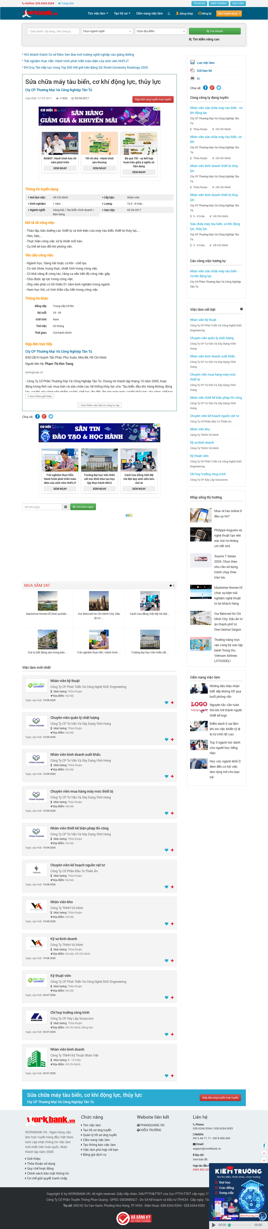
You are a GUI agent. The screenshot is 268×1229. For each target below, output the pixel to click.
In (198, 78)
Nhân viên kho (61, 901)
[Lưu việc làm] (167, 703)
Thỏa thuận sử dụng (40, 1163)
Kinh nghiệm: (37, 203)
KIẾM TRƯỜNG (219, 3)
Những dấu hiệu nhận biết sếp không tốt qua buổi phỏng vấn (225, 691)
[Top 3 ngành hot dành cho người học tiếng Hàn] (199, 744)
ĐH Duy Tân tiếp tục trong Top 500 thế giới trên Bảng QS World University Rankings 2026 (86, 67)
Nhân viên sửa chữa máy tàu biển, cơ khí (216, 139)
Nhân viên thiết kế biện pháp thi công (79, 828)
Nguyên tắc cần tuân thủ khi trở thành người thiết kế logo (226, 710)
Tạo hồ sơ (121, 13)
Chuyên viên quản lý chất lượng (74, 717)
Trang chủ (67, 3)
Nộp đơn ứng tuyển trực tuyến (153, 99)
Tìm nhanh (216, 31)
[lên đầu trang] (264, 1153)
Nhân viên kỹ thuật (65, 680)
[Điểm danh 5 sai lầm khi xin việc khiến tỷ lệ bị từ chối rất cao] (199, 726)
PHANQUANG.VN (152, 1125)
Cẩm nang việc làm (149, 13)
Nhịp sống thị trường (206, 497)
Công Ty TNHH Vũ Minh (204, 435)
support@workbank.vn (207, 1148)
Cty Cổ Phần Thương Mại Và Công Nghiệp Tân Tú (215, 284)
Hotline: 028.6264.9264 (39, 3)
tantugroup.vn (34, 372)
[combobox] (107, 31)
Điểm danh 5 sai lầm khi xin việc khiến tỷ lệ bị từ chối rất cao (225, 728)
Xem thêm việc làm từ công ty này (99, 405)
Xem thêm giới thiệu (40, 396)
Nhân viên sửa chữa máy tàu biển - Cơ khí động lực (214, 273)
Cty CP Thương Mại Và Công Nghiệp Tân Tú (214, 121)
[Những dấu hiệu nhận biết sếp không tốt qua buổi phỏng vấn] (199, 688)
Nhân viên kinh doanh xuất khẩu (75, 754)
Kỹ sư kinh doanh (63, 938)
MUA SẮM (238, 3)
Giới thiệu (33, 1158)
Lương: (108, 203)
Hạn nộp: (109, 210)
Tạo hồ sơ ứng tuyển (96, 1130)
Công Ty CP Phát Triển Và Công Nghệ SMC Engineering (216, 328)
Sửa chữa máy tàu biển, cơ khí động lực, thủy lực (215, 226)
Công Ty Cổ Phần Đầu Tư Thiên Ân (211, 421)
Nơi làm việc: (37, 197)
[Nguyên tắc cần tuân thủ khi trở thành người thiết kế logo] (199, 707)
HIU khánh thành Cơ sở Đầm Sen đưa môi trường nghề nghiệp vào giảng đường (79, 54)
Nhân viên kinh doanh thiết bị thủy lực (214, 168)
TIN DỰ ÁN (199, 3)
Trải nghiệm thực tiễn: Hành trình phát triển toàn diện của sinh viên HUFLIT (76, 61)
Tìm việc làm (96, 13)
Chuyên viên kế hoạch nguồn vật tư (77, 865)
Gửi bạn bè (204, 70)
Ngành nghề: (37, 210)
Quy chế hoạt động (40, 1168)
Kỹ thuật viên (60, 975)
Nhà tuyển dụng (227, 13)
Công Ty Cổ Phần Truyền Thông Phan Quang (77, 1199)
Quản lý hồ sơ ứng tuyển (99, 1135)
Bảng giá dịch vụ (94, 1154)
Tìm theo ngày (84, 507)
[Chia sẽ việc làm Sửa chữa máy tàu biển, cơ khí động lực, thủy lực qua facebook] (37, 416)
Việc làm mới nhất (36, 667)
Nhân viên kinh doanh (67, 1049)
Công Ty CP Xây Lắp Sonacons (209, 479)
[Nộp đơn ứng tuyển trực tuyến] (172, 703)
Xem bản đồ (200, 1159)
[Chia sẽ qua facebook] (264, 1145)
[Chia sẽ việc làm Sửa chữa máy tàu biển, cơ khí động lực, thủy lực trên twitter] (50, 416)
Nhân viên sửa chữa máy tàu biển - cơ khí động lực (216, 110)
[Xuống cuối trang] (264, 1160)
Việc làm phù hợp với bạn (100, 1149)
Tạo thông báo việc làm (99, 1145)
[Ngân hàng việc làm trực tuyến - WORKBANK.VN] (39, 13)
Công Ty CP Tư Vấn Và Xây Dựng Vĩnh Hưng (213, 346)
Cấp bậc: (109, 197)
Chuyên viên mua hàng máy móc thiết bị (81, 791)
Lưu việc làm (206, 63)
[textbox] (53, 31)
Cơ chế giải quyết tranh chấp (46, 1178)
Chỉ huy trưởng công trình (69, 1012)
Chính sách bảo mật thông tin (47, 1173)
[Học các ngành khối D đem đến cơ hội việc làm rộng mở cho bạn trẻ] (199, 763)
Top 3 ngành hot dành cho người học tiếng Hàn (225, 747)
